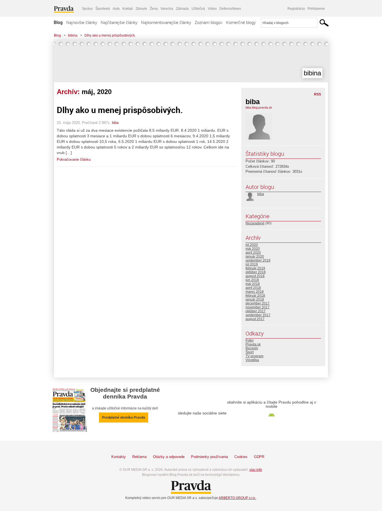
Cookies (240, 457)
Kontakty (118, 457)
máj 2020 (253, 249)
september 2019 (258, 260)
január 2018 (255, 299)
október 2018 (256, 272)
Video (212, 9)
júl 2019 (252, 264)
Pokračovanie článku (74, 159)
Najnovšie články (81, 22)
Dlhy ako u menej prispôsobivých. (110, 35)
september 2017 (258, 315)
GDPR (259, 457)
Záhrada (182, 9)
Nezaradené (255, 223)
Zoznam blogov (208, 22)
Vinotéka (252, 360)
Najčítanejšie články (119, 22)
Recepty (252, 348)
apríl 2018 (253, 288)
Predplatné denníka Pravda (123, 417)
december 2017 (258, 303)
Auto (116, 9)
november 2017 (258, 307)
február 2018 (255, 296)
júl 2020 (252, 245)
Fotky (250, 340)
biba (115, 123)
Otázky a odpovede (169, 457)
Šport (250, 352)
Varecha (167, 9)
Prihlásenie (316, 9)
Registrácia (296, 9)
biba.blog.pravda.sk (259, 107)
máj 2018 (253, 284)
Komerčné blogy (241, 22)
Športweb (102, 9)
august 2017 (255, 319)
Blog (58, 22)
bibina (72, 35)
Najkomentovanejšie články (166, 22)
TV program (254, 356)
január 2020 (255, 256)
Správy (87, 9)
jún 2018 (252, 280)
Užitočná (198, 9)
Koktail (127, 9)
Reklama (139, 457)
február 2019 (255, 268)
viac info (255, 470)
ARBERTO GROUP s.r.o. (237, 498)
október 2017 (256, 311)
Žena (154, 9)
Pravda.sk (253, 344)
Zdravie (141, 9)
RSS (317, 94)
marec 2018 (255, 292)
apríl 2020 (253, 253)
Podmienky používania (209, 457)
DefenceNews (230, 9)
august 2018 (255, 276)
